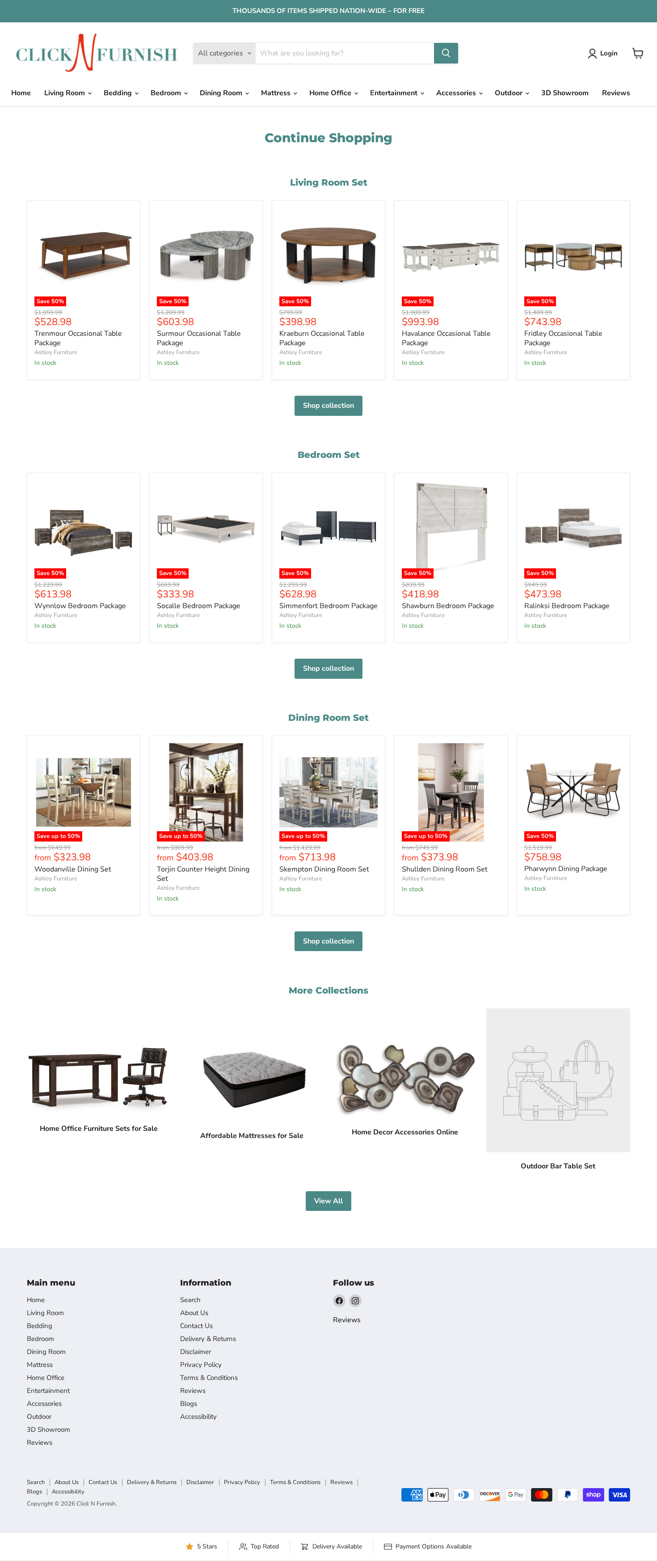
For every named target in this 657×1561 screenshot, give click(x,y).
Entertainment (394, 93)
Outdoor (509, 93)
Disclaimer (195, 1351)
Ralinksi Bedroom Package (567, 606)
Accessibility (198, 1416)
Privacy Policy (201, 1364)
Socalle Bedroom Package (198, 606)
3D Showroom (565, 93)
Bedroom (167, 93)
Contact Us (196, 1325)
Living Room (65, 93)
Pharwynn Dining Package (565, 869)
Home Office (331, 93)
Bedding (119, 93)
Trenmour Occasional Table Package (78, 338)
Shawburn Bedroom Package (448, 606)
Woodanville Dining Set (72, 869)
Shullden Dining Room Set (445, 869)
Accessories (457, 93)
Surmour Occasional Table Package (199, 338)
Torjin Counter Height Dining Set (203, 874)
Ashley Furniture (55, 352)
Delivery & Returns (208, 1338)
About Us (194, 1312)
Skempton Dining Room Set (324, 869)
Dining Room (222, 93)
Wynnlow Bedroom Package (80, 606)
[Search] (446, 53)
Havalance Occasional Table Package (446, 338)
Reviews (616, 93)
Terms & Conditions (209, 1377)
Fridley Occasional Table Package (563, 338)
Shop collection (328, 405)
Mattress (276, 93)
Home (21, 93)
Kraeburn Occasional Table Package (322, 338)
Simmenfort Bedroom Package (328, 606)
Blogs (188, 1403)
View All (328, 1201)
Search (190, 1299)
